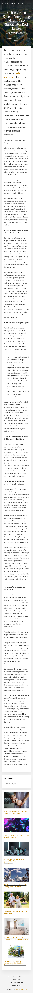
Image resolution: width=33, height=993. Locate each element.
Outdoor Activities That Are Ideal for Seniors (15, 912)
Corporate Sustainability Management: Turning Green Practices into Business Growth (15, 963)
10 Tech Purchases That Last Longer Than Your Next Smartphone (14, 861)
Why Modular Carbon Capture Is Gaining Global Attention (15, 885)
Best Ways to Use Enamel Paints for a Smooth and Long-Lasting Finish (16, 939)
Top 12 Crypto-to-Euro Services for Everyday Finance (16, 836)
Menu (29, 4)
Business (6, 38)
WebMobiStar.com (21, 989)
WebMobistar (14, 4)
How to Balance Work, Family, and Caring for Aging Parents (15, 812)
